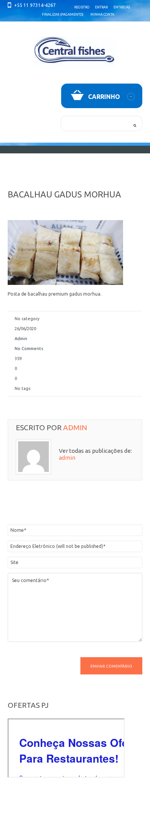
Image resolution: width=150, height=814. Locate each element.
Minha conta (102, 14)
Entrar (101, 7)
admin (21, 338)
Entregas (121, 7)
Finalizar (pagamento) (62, 14)
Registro (81, 7)
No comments (29, 348)
